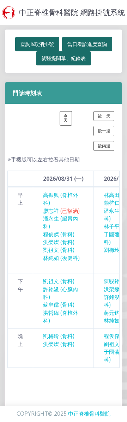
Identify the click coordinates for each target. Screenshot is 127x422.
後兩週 (104, 146)
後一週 (104, 131)
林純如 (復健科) (61, 258)
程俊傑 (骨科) (58, 234)
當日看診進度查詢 (87, 44)
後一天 (104, 116)
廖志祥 (61, 211)
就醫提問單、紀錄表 (63, 58)
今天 (66, 118)
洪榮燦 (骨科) (58, 242)
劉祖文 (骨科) (58, 250)
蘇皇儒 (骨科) (58, 304)
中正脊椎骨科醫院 (89, 413)
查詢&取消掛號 (37, 44)
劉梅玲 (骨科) (58, 336)
